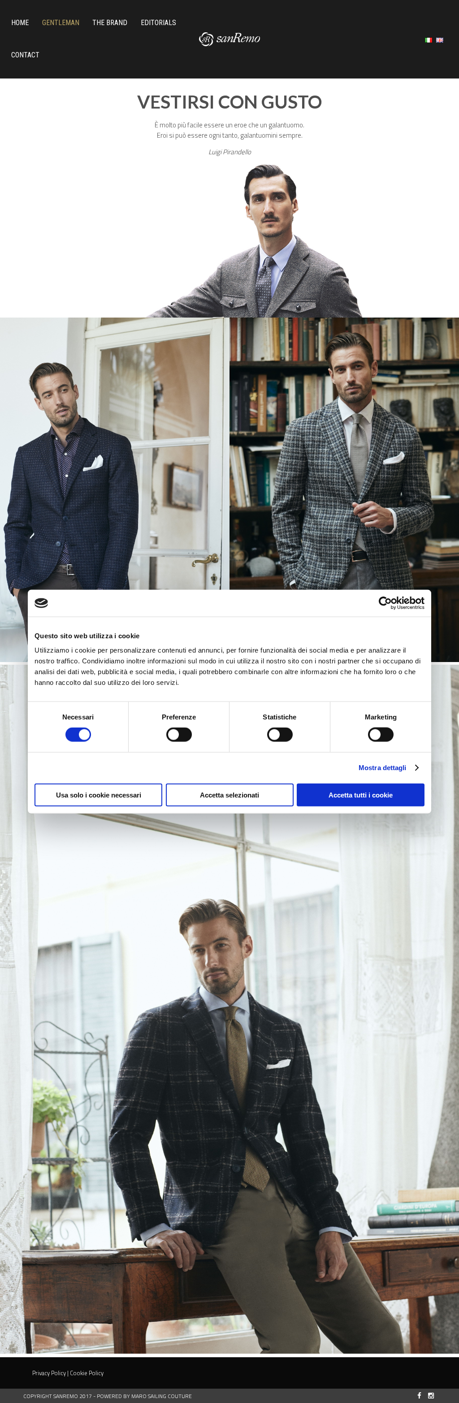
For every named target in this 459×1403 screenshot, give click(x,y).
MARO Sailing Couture (161, 1396)
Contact (25, 55)
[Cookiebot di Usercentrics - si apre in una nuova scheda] (385, 603)
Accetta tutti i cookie (361, 794)
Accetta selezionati (229, 794)
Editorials (158, 22)
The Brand (109, 22)
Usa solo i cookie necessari (98, 794)
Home (20, 22)
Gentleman (60, 22)
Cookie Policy (87, 1372)
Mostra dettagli (383, 767)
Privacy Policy (49, 1372)
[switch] (179, 735)
